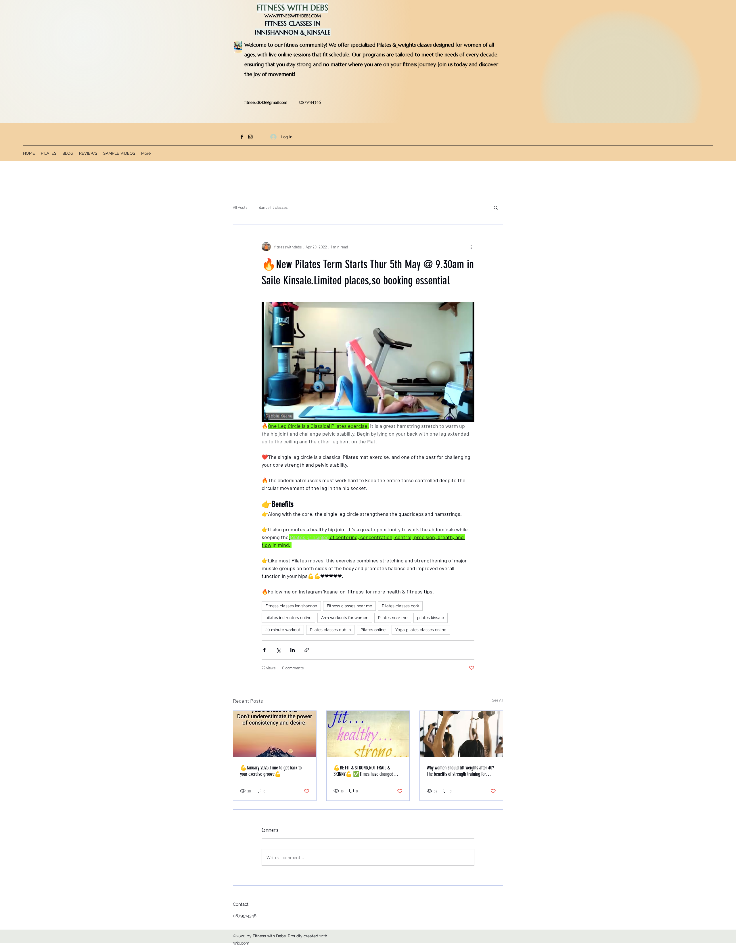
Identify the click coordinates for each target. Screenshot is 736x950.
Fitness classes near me (349, 606)
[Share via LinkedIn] (292, 650)
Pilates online (373, 629)
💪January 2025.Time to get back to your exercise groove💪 (271, 771)
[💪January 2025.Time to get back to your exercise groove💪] (274, 734)
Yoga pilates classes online (420, 629)
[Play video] (368, 362)
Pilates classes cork (400, 606)
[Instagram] (250, 137)
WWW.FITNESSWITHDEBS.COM (292, 15)
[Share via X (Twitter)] (278, 650)
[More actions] (470, 246)
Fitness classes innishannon (291, 606)
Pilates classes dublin (330, 629)
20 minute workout (282, 629)
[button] (496, 207)
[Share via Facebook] (264, 650)
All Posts (240, 207)
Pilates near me (392, 617)
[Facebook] (242, 137)
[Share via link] (306, 650)
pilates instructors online (288, 617)
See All (497, 700)
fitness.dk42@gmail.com (265, 102)
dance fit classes (273, 207)
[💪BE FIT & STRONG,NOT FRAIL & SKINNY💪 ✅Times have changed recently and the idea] (368, 734)
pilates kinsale (430, 617)
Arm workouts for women (344, 617)
